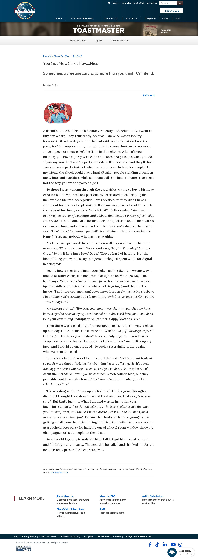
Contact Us (152, 3)
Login (115, 3)
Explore (98, 40)
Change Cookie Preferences (138, 536)
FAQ (16, 536)
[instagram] (154, 95)
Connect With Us (119, 40)
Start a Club (138, 3)
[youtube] (151, 95)
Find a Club (125, 3)
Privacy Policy (29, 536)
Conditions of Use (47, 536)
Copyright (88, 536)
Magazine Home (78, 40)
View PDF (164, 32)
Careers (117, 536)
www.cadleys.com (59, 472)
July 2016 (77, 56)
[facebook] (143, 95)
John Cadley (52, 85)
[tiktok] (146, 95)
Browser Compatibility (70, 536)
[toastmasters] (99, 29)
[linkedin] (148, 95)
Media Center (103, 536)
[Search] (180, 3)
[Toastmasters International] (24, 10)
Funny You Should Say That (56, 56)
